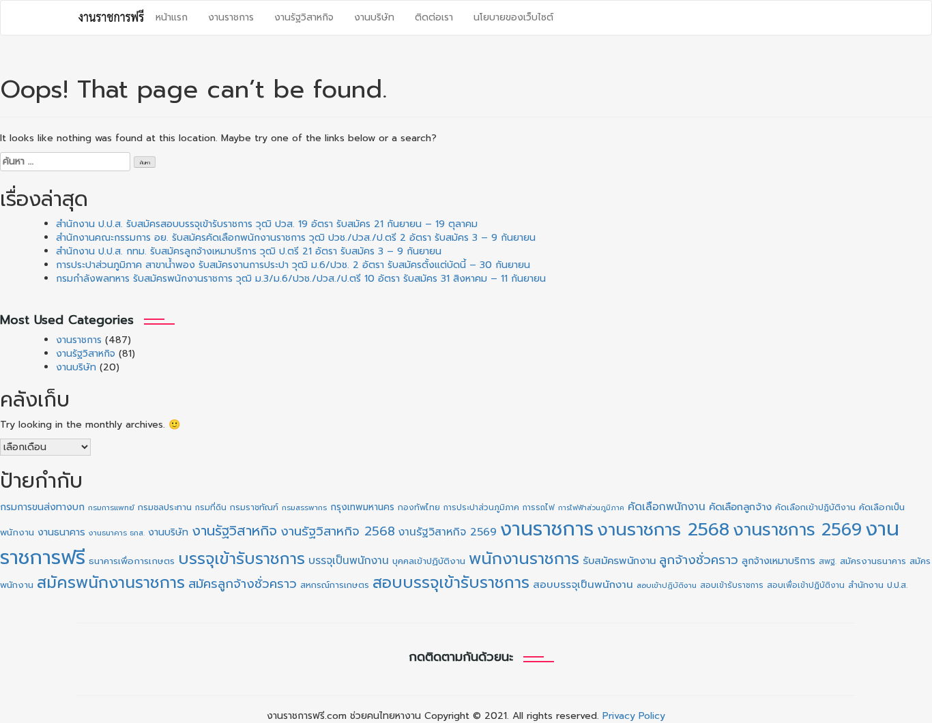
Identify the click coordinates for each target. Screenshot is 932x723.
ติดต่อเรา (434, 17)
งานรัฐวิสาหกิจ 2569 (447, 532)
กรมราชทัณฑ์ (254, 507)
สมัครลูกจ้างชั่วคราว (242, 583)
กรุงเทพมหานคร (362, 507)
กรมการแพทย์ (111, 508)
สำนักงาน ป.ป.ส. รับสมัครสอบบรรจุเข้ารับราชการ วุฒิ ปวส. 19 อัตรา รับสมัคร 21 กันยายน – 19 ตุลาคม (267, 224)
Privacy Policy (633, 716)
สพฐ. (827, 561)
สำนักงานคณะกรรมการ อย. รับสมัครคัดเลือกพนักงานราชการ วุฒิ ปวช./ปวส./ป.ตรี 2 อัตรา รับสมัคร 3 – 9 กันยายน (296, 238)
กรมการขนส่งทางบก (42, 507)
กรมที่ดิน (211, 507)
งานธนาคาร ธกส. (117, 533)
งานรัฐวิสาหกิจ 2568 (337, 531)
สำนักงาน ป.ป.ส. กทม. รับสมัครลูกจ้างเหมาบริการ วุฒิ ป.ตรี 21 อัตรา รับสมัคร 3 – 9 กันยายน (248, 251)
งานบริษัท (374, 17)
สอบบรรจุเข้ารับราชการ (451, 583)
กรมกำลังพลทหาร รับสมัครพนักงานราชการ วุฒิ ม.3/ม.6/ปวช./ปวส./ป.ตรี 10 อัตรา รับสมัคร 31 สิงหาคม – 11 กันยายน (301, 278)
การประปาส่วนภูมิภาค (481, 507)
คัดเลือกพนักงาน (666, 507)
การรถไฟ (539, 507)
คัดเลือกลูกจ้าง (740, 506)
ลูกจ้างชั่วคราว (698, 560)
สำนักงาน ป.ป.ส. (877, 584)
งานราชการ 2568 (663, 529)
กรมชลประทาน (165, 507)
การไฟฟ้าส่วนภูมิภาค (591, 507)
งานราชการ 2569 (797, 529)
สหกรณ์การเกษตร (334, 584)
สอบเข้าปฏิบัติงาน (667, 585)
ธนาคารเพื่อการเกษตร (132, 561)
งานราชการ (231, 17)
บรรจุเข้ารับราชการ (241, 559)
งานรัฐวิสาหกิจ (304, 17)
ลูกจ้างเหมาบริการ (778, 560)
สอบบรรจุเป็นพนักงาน (583, 584)
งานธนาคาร (61, 532)
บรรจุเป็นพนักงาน (348, 560)
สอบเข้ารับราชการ (731, 585)
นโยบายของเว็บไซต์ (513, 17)
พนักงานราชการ (524, 558)
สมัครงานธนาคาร (873, 561)
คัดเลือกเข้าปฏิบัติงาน (815, 507)
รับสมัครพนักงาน (619, 560)
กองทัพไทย (419, 507)
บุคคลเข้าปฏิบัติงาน (428, 561)
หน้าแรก (172, 17)
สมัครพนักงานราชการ (111, 582)
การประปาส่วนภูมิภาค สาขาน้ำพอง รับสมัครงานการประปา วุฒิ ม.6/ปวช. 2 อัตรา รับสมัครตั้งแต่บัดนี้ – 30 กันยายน (293, 265)
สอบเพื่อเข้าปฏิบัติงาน (806, 585)
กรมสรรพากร (304, 508)
